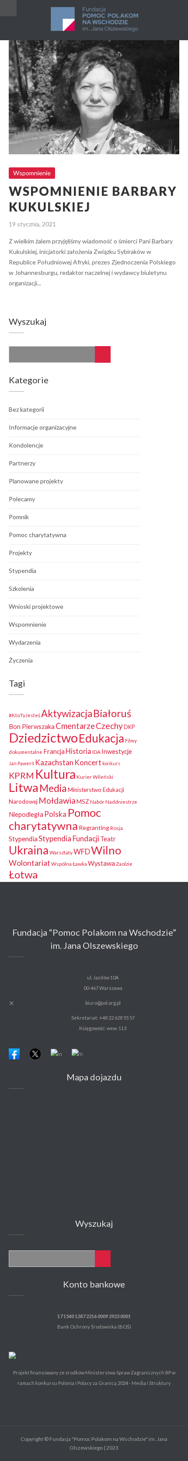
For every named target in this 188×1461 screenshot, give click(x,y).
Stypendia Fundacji (68, 838)
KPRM (21, 775)
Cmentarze (75, 726)
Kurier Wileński (95, 777)
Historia (78, 751)
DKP (129, 727)
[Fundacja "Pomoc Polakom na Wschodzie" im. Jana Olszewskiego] (94, 20)
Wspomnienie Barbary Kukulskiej (94, 89)
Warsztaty (61, 852)
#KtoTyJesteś (24, 715)
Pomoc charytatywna (37, 534)
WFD (81, 851)
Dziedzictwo (43, 737)
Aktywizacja (66, 713)
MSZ (83, 801)
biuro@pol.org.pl (103, 1003)
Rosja (116, 828)
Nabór (97, 801)
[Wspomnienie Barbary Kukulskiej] (170, 50)
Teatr (108, 839)
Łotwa (23, 874)
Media (53, 788)
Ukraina (29, 850)
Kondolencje (26, 445)
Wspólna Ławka (69, 864)
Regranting (94, 827)
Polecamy (22, 499)
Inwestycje (116, 751)
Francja (54, 751)
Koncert (87, 762)
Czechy (109, 726)
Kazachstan (54, 762)
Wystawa (101, 863)
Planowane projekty (36, 481)
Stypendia (22, 570)
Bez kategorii (26, 409)
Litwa (23, 787)
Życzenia (21, 660)
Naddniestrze (121, 801)
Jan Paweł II (21, 763)
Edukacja (101, 738)
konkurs (111, 763)
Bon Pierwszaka (32, 726)
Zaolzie (124, 864)
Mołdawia (57, 800)
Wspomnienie (94, 105)
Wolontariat (29, 863)
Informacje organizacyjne (43, 427)
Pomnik (19, 517)
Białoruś (112, 713)
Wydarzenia (25, 642)
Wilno (106, 850)
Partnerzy (22, 463)
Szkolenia (21, 588)
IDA (96, 752)
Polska (55, 814)
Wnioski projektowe (36, 606)
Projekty (20, 552)
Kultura (55, 774)
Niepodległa (26, 814)
